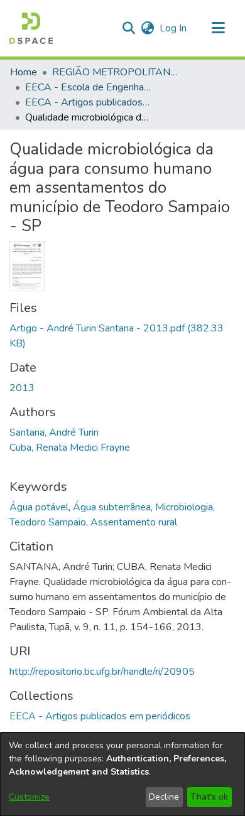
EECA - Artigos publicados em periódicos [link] (88, 102)
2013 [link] (22, 388)
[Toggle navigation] (218, 28)
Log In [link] (174, 28)
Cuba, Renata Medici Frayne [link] (69, 447)
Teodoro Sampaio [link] (47, 522)
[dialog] (122, 774)
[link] (99, 716)
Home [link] (23, 72)
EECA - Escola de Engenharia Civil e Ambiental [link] (88, 87)
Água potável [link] (38, 507)
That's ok (209, 797)
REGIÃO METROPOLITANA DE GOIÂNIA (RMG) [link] (115, 72)
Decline (164, 797)
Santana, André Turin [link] (54, 432)
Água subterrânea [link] (112, 507)
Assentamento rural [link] (133, 522)
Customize (29, 797)
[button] (31, 28)
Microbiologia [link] (184, 507)
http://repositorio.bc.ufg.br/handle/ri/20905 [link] (102, 672)
